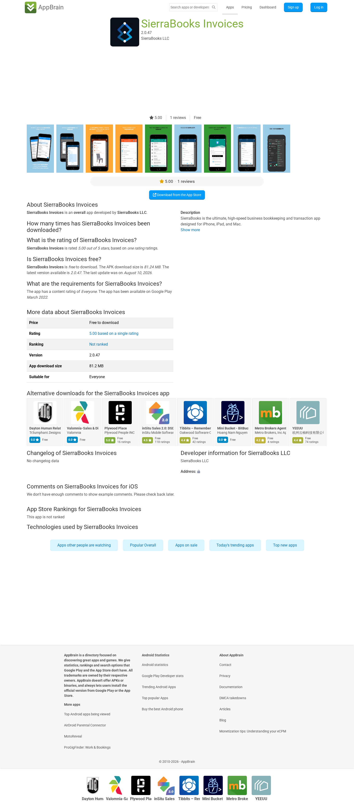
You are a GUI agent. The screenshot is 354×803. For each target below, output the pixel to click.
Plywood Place (116, 428)
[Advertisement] (171, 81)
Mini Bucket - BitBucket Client (233, 428)
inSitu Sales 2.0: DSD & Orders (157, 428)
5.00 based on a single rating (113, 333)
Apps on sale (186, 545)
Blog (222, 720)
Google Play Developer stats (163, 676)
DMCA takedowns (232, 698)
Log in (318, 7)
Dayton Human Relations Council (45, 428)
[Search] (213, 7)
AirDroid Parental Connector (85, 725)
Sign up (293, 7)
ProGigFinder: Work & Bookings (87, 747)
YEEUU (297, 428)
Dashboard (268, 7)
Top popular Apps (155, 698)
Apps (230, 7)
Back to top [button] (342, 759)
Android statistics (155, 665)
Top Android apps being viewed (87, 714)
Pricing (247, 7)
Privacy (224, 676)
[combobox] (190, 7)
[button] (254, 472)
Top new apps (285, 545)
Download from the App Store (178, 195)
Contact (225, 665)
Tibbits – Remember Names (195, 428)
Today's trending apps (235, 545)
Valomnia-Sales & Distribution (82, 428)
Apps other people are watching (84, 545)
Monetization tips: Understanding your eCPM (252, 731)
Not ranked (98, 344)
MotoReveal (73, 736)
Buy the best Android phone (162, 709)
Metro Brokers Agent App (270, 428)
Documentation (231, 687)
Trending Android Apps (159, 687)
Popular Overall (143, 545)
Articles (224, 709)
